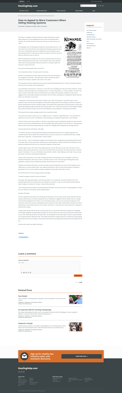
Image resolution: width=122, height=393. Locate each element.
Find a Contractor (61, 10)
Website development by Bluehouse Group (37, 390)
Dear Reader (22, 296)
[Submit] (81, 6)
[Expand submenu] (48, 10)
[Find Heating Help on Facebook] (98, 6)
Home (19, 378)
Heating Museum (91, 34)
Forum (28, 1)
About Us (31, 378)
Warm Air (89, 47)
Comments (44, 26)
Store (93, 10)
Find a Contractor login (96, 1)
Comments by (77, 282)
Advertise (31, 379)
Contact (31, 381)
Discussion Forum (24, 10)
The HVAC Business (27, 303)
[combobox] (88, 5)
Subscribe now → (82, 356)
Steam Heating (90, 43)
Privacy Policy (32, 384)
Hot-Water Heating (91, 37)
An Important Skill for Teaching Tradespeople (34, 310)
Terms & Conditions (33, 382)
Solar (88, 41)
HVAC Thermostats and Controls (94, 39)
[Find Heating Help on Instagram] (103, 6)
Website (22, 1)
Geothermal (89, 32)
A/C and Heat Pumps (91, 30)
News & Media (79, 10)
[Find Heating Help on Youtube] (100, 6)
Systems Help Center (42, 10)
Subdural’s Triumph (25, 323)
